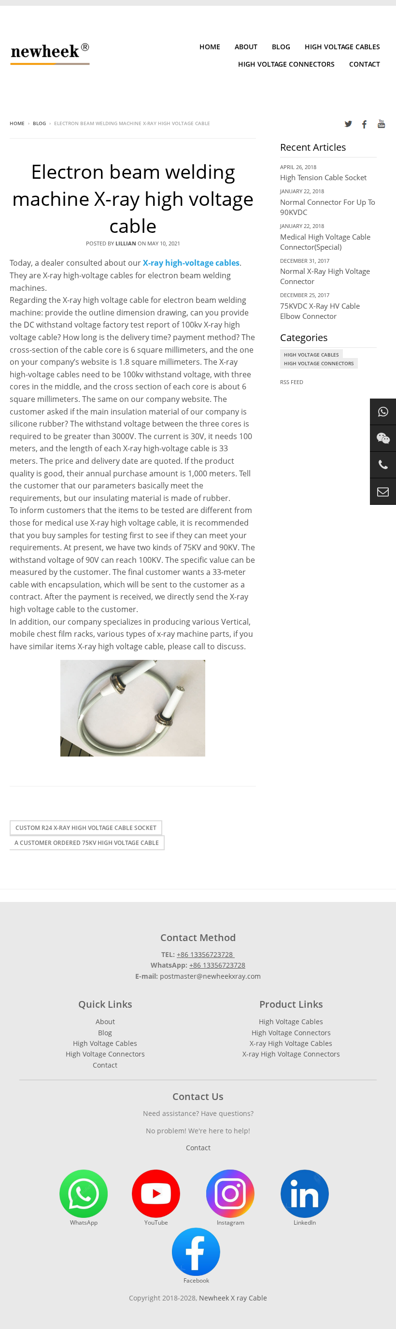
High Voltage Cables (342, 46)
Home (209, 46)
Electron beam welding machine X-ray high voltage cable (133, 198)
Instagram (230, 1222)
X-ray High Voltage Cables (291, 1043)
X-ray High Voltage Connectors (291, 1053)
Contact (364, 64)
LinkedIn (305, 1222)
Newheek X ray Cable (233, 1297)
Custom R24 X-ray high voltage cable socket (85, 828)
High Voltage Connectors (286, 64)
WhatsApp (84, 1222)
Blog (281, 46)
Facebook (196, 1280)
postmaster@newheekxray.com (210, 976)
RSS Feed (291, 382)
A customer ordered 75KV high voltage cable (86, 843)
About (246, 46)
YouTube (156, 1222)
